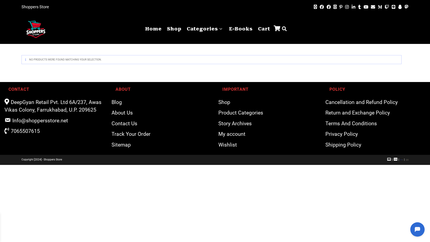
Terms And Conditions (351, 124)
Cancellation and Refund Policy (361, 102)
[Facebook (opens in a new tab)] (321, 7)
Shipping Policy (343, 145)
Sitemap (121, 145)
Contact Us (124, 124)
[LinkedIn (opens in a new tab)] (353, 7)
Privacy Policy (341, 134)
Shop (224, 102)
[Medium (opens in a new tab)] (379, 7)
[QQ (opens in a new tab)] (400, 7)
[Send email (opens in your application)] (373, 7)
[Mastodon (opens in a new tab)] (405, 7)
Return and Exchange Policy (357, 113)
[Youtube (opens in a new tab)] (366, 7)
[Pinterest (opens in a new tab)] (341, 7)
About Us (122, 113)
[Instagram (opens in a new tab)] (347, 7)
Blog (117, 102)
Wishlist (227, 145)
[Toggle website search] (284, 29)
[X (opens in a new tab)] (315, 7)
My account (231, 134)
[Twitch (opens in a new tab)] (386, 7)
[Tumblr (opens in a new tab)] (359, 7)
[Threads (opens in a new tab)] (335, 7)
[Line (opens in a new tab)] (393, 7)
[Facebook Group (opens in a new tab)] (328, 7)
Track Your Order (131, 134)
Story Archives (235, 124)
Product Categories (240, 113)
